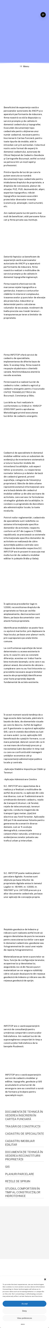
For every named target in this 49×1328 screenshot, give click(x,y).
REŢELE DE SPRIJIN (17, 1181)
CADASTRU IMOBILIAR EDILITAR (20, 1142)
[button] (45, 1279)
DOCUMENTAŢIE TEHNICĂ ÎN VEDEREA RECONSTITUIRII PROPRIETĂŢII (24, 1155)
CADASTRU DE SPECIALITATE (24, 1133)
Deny (24, 1311)
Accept (25, 1304)
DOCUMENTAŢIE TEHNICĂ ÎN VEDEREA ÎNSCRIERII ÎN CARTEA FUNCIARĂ (24, 1115)
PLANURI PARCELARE (19, 1174)
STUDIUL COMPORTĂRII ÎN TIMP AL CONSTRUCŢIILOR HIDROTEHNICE (22, 1192)
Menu (26, 66)
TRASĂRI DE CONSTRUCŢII (22, 1126)
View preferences (24, 1318)
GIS (7, 1166)
